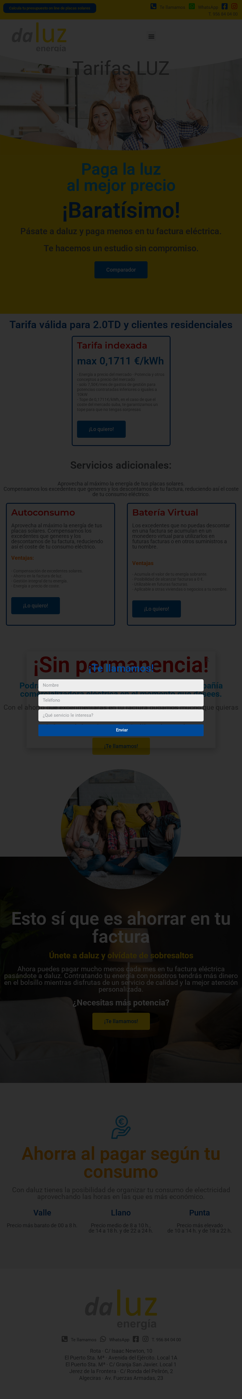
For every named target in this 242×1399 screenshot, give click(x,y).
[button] (207, 659)
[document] (121, 699)
